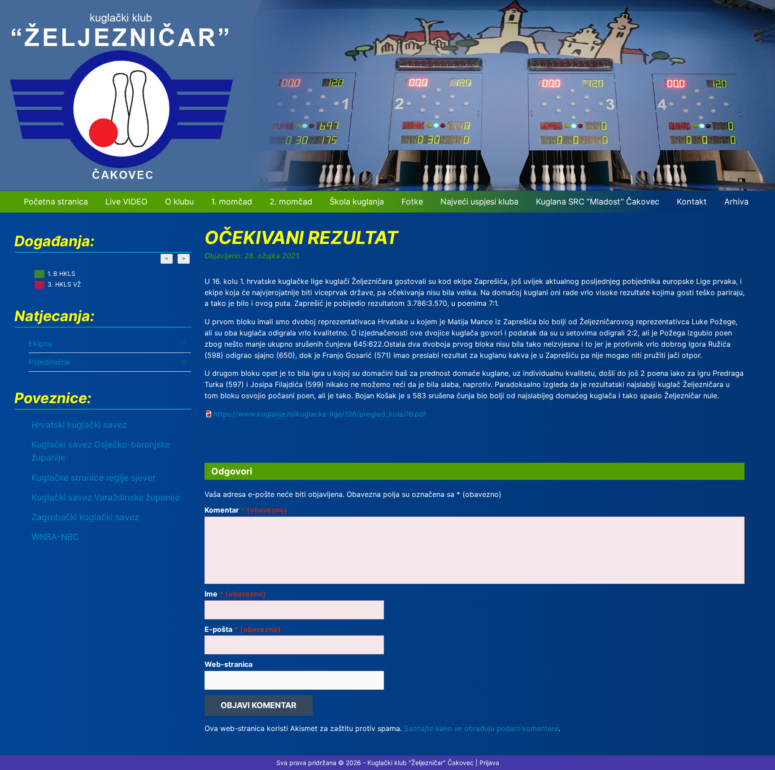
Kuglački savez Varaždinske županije (105, 497)
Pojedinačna (49, 361)
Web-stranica (229, 664)
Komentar (246, 509)
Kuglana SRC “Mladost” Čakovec (597, 201)
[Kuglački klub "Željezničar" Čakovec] (387, 187)
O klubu (179, 201)
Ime (235, 593)
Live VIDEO (126, 201)
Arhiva (736, 201)
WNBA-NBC (55, 536)
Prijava (489, 762)
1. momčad (231, 201)
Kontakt (692, 201)
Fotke (412, 201)
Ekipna (40, 343)
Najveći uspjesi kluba (479, 201)
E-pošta (243, 629)
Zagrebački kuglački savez (85, 517)
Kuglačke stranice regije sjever (93, 477)
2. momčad (291, 201)
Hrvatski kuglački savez (79, 424)
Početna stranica (56, 201)
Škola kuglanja (357, 201)
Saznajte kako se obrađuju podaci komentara (481, 728)
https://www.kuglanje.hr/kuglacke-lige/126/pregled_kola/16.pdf (320, 413)
